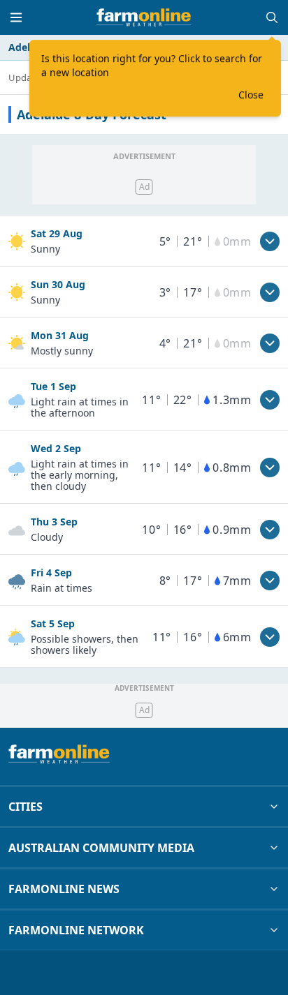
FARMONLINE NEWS (64, 889)
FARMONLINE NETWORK (76, 930)
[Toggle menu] (16, 17)
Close (251, 94)
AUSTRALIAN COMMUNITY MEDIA (101, 847)
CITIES (25, 806)
